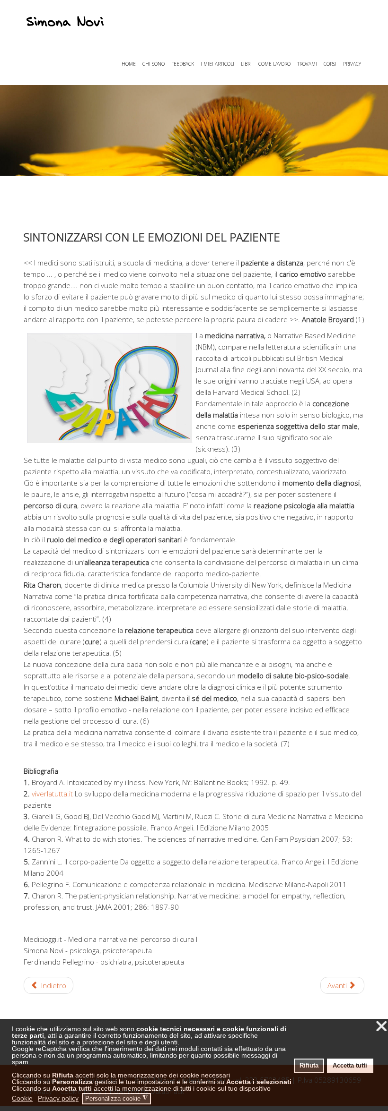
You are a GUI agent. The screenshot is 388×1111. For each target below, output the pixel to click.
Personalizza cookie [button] (116, 1098)
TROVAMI (307, 63)
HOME (129, 63)
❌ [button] (381, 1026)
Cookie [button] (22, 1098)
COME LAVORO (274, 63)
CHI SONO (153, 63)
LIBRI (246, 63)
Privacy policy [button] (58, 1098)
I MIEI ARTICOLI (217, 63)
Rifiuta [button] (309, 1065)
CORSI (330, 63)
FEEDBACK (182, 63)
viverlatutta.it (53, 793)
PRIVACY (352, 63)
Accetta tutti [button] (350, 1065)
